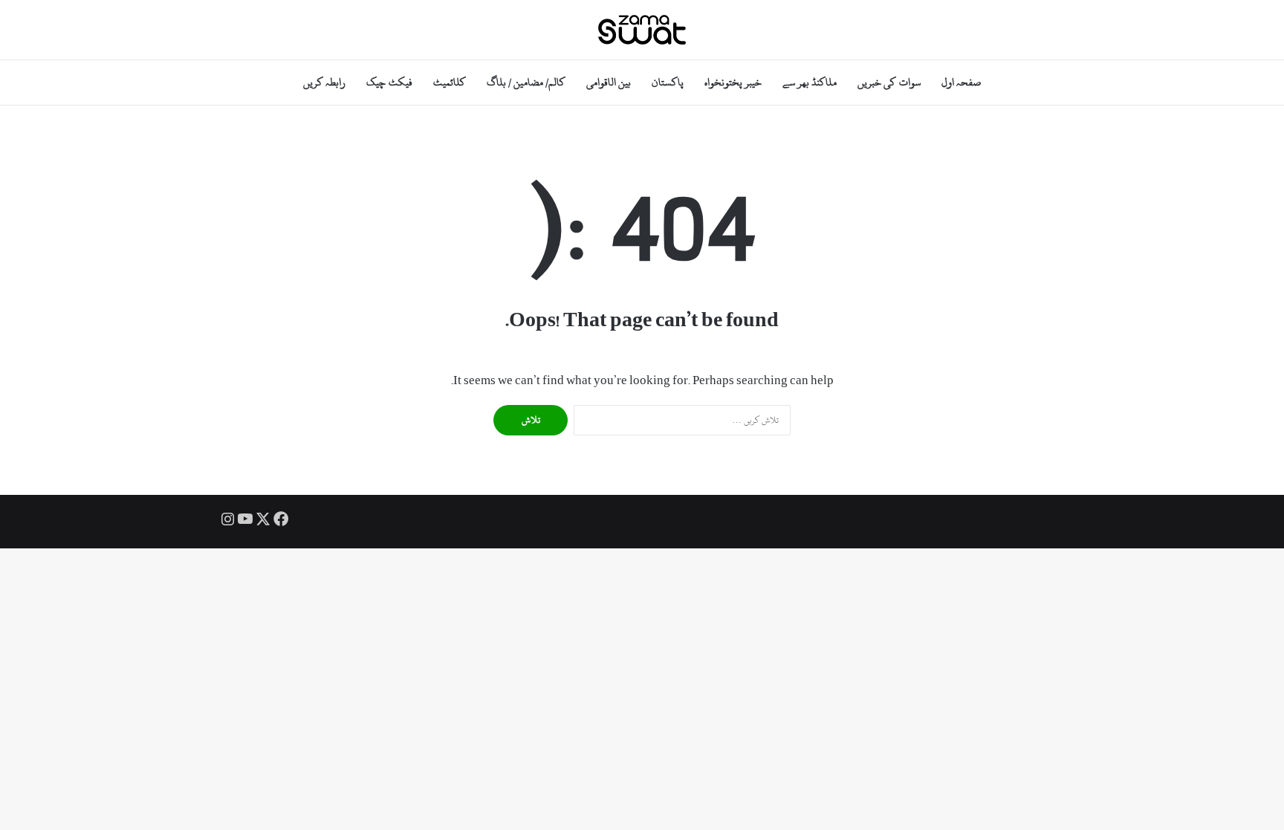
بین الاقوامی (608, 82)
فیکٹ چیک (389, 82)
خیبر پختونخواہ (733, 82)
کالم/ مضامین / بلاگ (526, 82)
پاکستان (668, 82)
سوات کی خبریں (888, 82)
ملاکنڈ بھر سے (809, 82)
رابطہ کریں (324, 82)
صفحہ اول (961, 82)
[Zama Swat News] (642, 30)
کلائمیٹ (449, 82)
